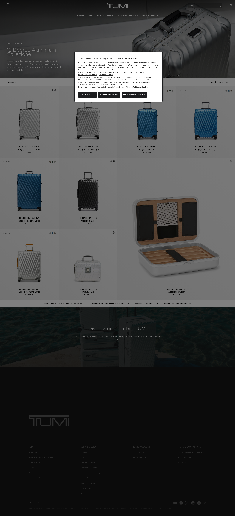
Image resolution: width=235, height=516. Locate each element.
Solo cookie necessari (109, 94)
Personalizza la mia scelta (134, 94)
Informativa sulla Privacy (87, 75)
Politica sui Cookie (106, 75)
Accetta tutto (87, 94)
